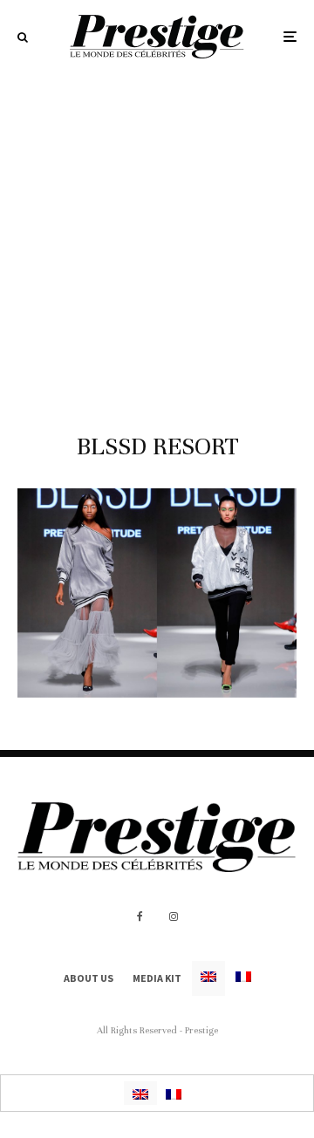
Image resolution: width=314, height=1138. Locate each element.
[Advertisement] (157, 239)
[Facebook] (140, 916)
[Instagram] (173, 916)
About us (88, 978)
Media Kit (157, 978)
